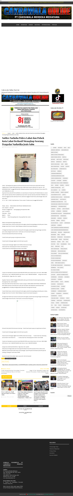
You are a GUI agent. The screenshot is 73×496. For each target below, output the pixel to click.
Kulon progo (54, 222)
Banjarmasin (65, 149)
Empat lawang (64, 192)
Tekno (57, 302)
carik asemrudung (56, 178)
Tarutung (59, 300)
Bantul (64, 157)
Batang (53, 159)
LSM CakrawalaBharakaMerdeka (59, 229)
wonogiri (63, 307)
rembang (53, 267)
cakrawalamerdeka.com (57, 175)
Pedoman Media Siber (54, 448)
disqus (25, 406)
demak (56, 185)
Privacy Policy (53, 451)
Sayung (53, 274)
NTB (63, 241)
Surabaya (58, 293)
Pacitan (53, 244)
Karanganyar (66, 213)
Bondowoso (63, 168)
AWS (65, 147)
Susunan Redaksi (54, 455)
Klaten (53, 220)
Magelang (53, 232)
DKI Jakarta (54, 189)
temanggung (64, 302)
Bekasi (53, 161)
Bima (66, 164)
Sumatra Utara (55, 288)
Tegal (52, 302)
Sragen (67, 281)
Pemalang (53, 251)
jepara (53, 211)
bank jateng (54, 152)
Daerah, (13, 147)
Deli (52, 185)
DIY (63, 187)
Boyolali (53, 171)
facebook (41, 406)
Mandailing (67, 232)
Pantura (57, 246)
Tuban (52, 307)
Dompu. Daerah (55, 192)
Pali (69, 244)
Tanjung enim (54, 298)
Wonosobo (54, 309)
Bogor (67, 166)
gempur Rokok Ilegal (56, 197)
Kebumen (53, 218)
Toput (59, 305)
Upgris (58, 307)
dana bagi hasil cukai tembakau (59, 182)
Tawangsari (67, 300)
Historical (63, 199)
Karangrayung (55, 215)
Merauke (53, 236)
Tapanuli (62, 298)
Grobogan (24, 24)
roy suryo (60, 267)
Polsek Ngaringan (56, 260)
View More (46, 376)
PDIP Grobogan (55, 248)
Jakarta (53, 208)
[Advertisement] (36, 38)
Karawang (63, 215)
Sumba (62, 288)
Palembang (64, 244)
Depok (67, 185)
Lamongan (67, 222)
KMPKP (58, 220)
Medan (63, 234)
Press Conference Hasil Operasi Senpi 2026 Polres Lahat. (8, 393)
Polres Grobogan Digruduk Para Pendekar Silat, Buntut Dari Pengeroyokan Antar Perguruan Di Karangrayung (61, 362)
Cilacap (53, 180)
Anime (54, 147)
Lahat (13, 133)
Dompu (63, 189)
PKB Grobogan (61, 251)
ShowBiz (67, 276)
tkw (55, 305)
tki (52, 305)
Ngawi (59, 241)
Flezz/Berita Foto (56, 194)
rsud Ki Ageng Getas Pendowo (59, 272)
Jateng (59, 208)
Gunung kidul (54, 199)
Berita (65, 161)
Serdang (60, 276)
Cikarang (65, 178)
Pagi (58, 244)
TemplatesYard (32, 494)
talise (60, 295)
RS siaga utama (55, 269)
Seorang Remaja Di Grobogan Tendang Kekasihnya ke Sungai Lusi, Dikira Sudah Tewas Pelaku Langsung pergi (61, 346)
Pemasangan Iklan (54, 446)
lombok (59, 225)
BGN (62, 164)
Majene (60, 232)
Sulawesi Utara (55, 286)
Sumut (53, 293)
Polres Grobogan (56, 258)
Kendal (65, 218)
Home (17, 24)
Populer (54, 24)
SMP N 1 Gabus (55, 281)
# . (5, 358)
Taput (67, 298)
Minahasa (60, 236)
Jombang (58, 211)
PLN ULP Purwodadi (56, 255)
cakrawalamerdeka (56, 173)
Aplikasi (60, 147)
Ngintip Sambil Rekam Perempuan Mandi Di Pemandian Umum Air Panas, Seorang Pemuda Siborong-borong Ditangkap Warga (61, 332)
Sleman (60, 279)
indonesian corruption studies (59, 204)
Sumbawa (53, 291)
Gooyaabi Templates (49, 494)
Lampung (53, 225)
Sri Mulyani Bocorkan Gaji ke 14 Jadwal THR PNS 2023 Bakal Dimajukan (64, 319)
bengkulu (58, 161)
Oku (67, 241)
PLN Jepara (54, 253)
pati (62, 246)
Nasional (37, 24)
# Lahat (14, 358)
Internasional (46, 24)
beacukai (66, 159)
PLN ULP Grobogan (63, 253)
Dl (59, 189)
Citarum (59, 180)
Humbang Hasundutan (57, 201)
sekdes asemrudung (62, 274)
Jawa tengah (65, 208)
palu (52, 246)
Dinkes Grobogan (56, 187)
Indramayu (54, 206)
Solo (61, 281)
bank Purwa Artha (56, 157)
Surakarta (54, 295)
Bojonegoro (54, 168)
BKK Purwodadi (55, 166)
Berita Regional (55, 164)
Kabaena (65, 211)
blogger (9, 406)
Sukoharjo (60, 284)
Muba (60, 239)
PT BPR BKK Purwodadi (57, 265)
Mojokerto (67, 236)
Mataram (53, 234)
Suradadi (65, 293)
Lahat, (16, 147)
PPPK (52, 262)
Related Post (7, 377)
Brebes (59, 171)
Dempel (62, 185)
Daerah (31, 24)
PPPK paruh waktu (60, 262)
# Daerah (9, 358)
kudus (63, 220)
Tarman (53, 300)
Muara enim (54, 239)
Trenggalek (66, 305)
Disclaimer (52, 453)
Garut (64, 194)
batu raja (59, 159)
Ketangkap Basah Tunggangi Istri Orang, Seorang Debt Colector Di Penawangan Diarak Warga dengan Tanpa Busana (61, 371)
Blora (62, 166)
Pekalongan (64, 248)
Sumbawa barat (62, 291)
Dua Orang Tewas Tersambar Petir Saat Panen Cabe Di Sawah (63, 325)
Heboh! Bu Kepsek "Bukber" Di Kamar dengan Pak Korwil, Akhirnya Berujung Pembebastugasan (59, 354)
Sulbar (63, 286)
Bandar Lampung (55, 149)
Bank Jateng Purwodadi (57, 154)
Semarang (54, 276)
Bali (69, 147)
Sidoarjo (53, 279)
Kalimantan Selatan (56, 213)
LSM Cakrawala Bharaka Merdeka (60, 227)
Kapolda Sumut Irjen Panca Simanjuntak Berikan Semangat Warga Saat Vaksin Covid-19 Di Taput (61, 386)
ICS (65, 201)
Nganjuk (53, 241)
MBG (59, 234)
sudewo (53, 284)
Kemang (60, 218)
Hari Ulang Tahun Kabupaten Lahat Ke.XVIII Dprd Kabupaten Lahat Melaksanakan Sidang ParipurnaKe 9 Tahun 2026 (25, 394)
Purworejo (67, 265)
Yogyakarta (62, 309)
